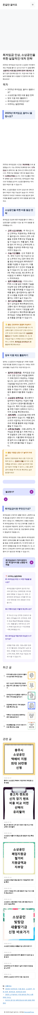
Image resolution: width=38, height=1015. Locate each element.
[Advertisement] (19, 30)
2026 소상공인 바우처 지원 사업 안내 (16, 977)
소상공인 (29, 989)
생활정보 (8, 986)
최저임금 (12, 992)
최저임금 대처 (21, 992)
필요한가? (19, 492)
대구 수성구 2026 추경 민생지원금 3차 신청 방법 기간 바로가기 (16, 686)
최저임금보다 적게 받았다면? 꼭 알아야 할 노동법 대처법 (19, 562)
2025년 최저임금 (11, 989)
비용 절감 (21, 989)
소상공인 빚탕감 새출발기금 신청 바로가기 (18, 946)
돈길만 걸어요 (10, 4)
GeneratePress (29, 1012)
